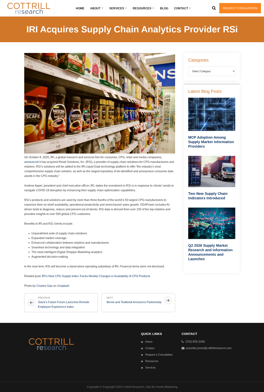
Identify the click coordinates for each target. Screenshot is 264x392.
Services (150, 367)
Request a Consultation (159, 354)
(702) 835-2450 (194, 341)
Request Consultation (240, 8)
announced (31, 161)
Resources (151, 361)
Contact (149, 348)
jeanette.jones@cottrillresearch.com (208, 348)
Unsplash (63, 285)
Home (148, 341)
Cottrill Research (29, 8)
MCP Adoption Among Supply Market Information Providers (211, 141)
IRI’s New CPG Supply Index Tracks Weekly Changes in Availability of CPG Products (96, 276)
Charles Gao (44, 285)
